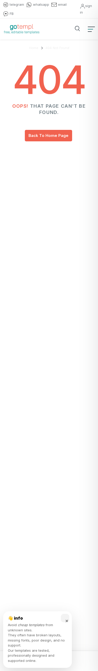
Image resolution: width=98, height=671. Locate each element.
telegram (17, 4)
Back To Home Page (48, 135)
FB (12, 13)
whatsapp (41, 4)
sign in (86, 9)
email (62, 4)
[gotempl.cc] (21, 29)
